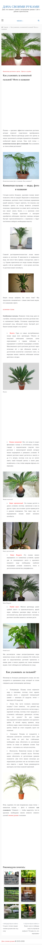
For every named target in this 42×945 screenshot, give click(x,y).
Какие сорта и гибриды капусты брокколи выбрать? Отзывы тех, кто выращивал (30, 929)
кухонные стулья (8, 309)
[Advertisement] (21, 105)
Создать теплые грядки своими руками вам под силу (10, 928)
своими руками (13, 815)
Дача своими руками (21, 6)
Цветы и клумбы (26, 71)
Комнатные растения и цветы (11, 71)
